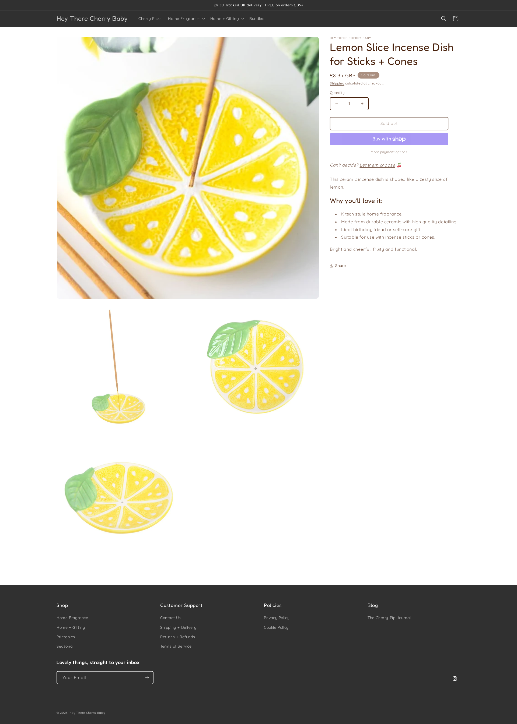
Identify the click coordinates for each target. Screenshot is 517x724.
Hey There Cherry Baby (87, 713)
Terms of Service (176, 646)
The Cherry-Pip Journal (389, 617)
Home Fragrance (72, 617)
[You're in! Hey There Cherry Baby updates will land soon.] (147, 677)
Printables (66, 636)
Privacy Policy (276, 617)
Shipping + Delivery (178, 627)
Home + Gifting (71, 627)
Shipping (337, 83)
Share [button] (340, 265)
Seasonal (65, 646)
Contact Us (170, 617)
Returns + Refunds (177, 636)
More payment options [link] (389, 152)
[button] (186, 18)
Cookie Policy (276, 627)
